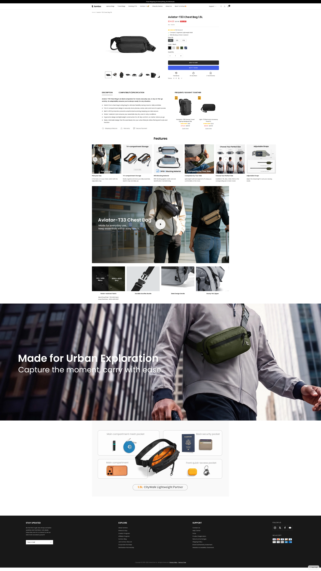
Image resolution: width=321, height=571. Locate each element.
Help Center (197, 531)
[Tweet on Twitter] (178, 78)
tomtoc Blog (122, 539)
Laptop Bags (110, 6)
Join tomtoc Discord (125, 542)
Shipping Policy (197, 542)
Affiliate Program (124, 536)
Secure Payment (141, 128)
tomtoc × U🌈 (144, 6)
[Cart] (228, 6)
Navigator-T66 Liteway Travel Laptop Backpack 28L (185, 120)
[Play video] (160, 224)
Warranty (127, 128)
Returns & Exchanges (199, 539)
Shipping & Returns (111, 128)
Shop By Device (157, 6)
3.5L (230, 179)
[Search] (221, 6)
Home (93, 12)
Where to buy (122, 531)
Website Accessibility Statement (203, 547)
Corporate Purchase (125, 545)
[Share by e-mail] (181, 78)
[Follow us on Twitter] (280, 527)
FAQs (194, 533)
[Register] (50, 542)
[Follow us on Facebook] (285, 527)
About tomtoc (123, 528)
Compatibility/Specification (131, 93)
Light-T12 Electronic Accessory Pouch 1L (208, 120)
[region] (132, 43)
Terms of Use (182, 562)
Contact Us (196, 528)
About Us (169, 6)
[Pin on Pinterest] (176, 78)
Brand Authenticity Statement (202, 545)
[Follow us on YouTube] (290, 527)
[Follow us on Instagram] (275, 527)
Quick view (185, 128)
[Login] (224, 6)
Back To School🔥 (180, 6)
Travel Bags (121, 6)
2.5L (226, 179)
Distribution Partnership (126, 547)
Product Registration (199, 536)
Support (211, 6)
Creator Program (124, 533)
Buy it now (193, 68)
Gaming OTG (132, 6)
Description (107, 93)
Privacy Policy (173, 562)
